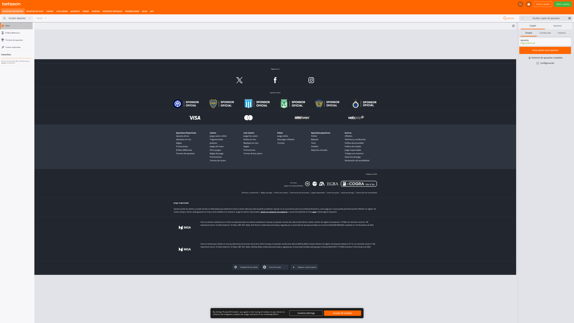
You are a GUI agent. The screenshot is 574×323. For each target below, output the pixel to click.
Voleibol (314, 146)
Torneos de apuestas (185, 153)
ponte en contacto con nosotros (274, 212)
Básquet (314, 139)
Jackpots (213, 143)
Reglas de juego (216, 153)
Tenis (313, 143)
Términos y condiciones (355, 139)
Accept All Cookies (342, 313)
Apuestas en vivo (183, 139)
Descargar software (285, 139)
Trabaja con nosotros (354, 153)
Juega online (282, 136)
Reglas (179, 143)
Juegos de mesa (216, 146)
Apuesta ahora (182, 136)
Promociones (182, 146)
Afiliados (348, 136)
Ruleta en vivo (250, 139)
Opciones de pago (353, 157)
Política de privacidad (354, 143)
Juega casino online (218, 136)
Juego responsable (353, 150)
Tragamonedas (216, 139)
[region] (287, 313)
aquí (314, 212)
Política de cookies (353, 146)
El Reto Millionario (184, 150)
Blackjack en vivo (251, 143)
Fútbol (314, 136)
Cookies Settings (306, 313)
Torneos (281, 143)
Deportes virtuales (319, 150)
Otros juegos (215, 150)
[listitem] (13, 11)
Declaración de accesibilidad (357, 160)
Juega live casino (251, 136)
